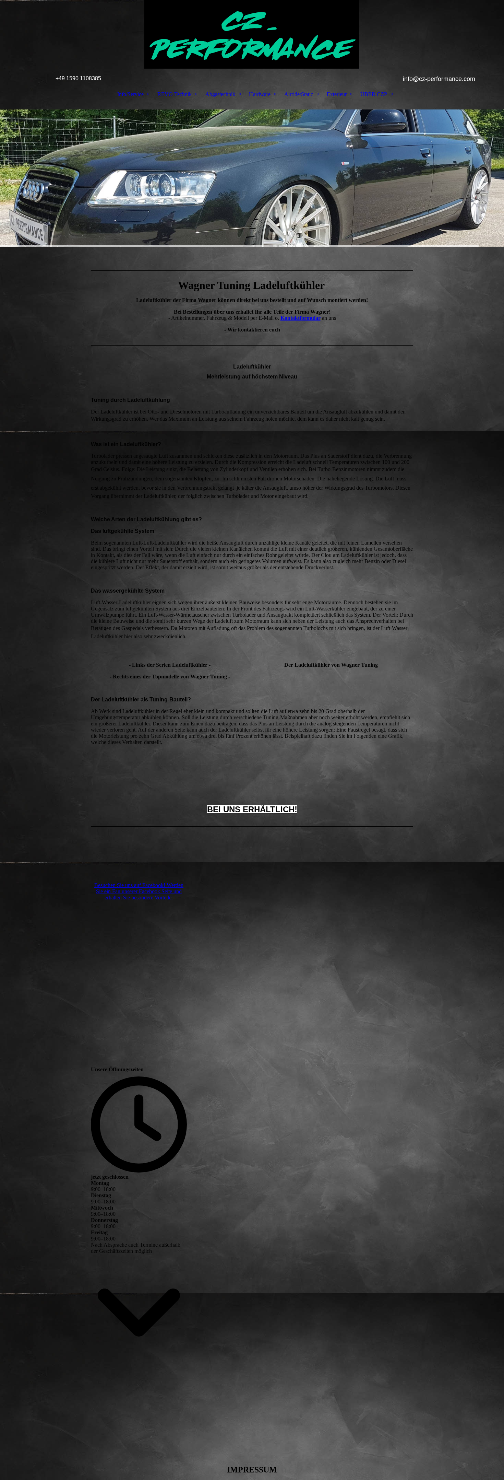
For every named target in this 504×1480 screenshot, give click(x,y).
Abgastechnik (220, 94)
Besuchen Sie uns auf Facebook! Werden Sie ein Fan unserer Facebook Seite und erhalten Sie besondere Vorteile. (138, 891)
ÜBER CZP (373, 94)
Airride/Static (298, 94)
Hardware (260, 94)
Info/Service (130, 94)
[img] (252, 34)
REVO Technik (174, 94)
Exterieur (337, 94)
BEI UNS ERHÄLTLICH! (252, 809)
